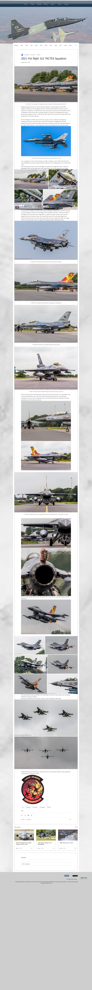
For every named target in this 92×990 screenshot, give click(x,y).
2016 (65, 45)
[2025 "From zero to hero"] (68, 835)
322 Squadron (42, 807)
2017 (61, 45)
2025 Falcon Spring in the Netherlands (45, 843)
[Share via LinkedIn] (28, 815)
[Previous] (7, 25)
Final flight (28, 807)
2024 (27, 45)
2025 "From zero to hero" (66, 843)
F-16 (23, 807)
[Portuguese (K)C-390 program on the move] (24, 835)
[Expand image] (31, 179)
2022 (36, 45)
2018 (56, 45)
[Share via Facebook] (21, 815)
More (70, 45)
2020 (46, 45)
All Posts (16, 45)
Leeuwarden (35, 807)
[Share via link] (31, 815)
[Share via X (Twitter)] (25, 815)
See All (76, 827)
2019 (51, 45)
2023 (31, 45)
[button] (76, 45)
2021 (41, 45)
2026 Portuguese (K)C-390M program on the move (23, 843)
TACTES (49, 807)
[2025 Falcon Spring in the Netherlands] (46, 835)
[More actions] (70, 55)
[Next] (84, 25)
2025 (22, 45)
